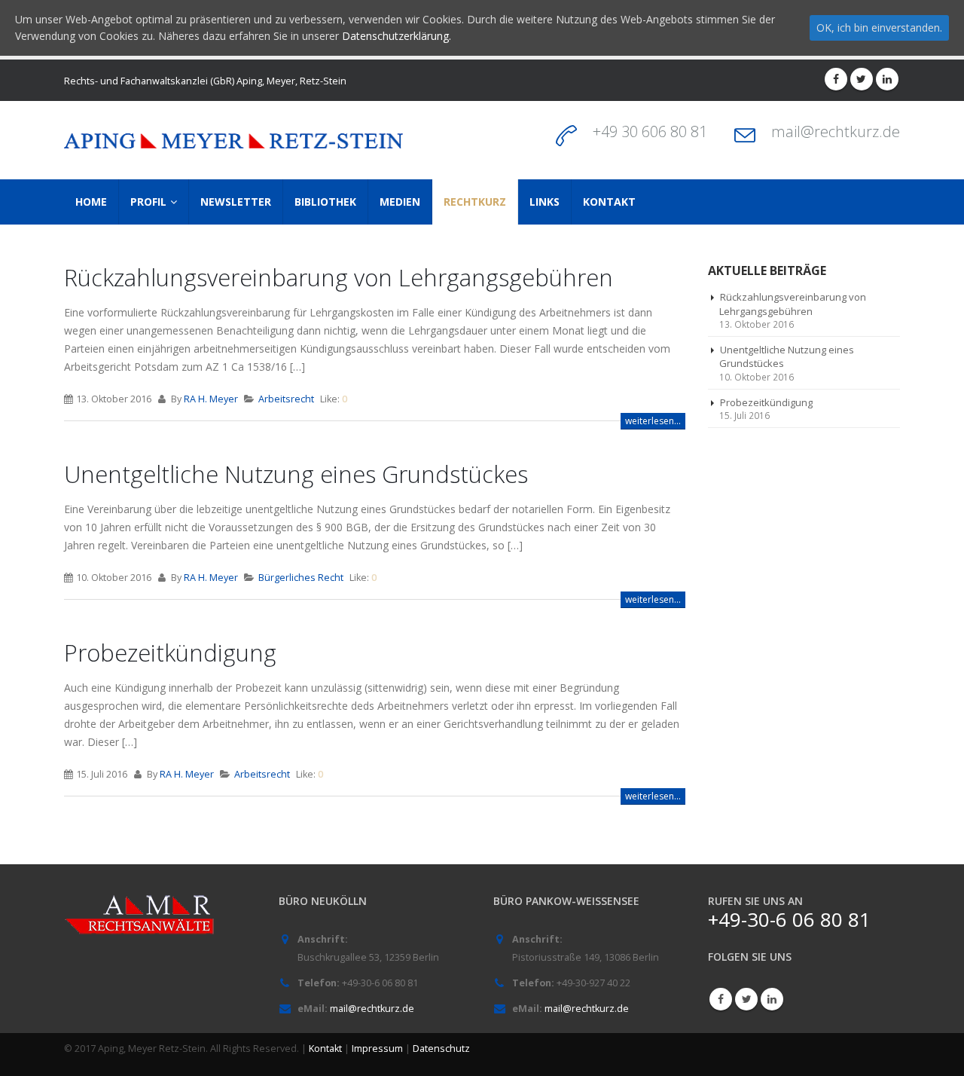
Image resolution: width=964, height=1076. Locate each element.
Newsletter (235, 201)
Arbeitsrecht (286, 399)
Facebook (720, 999)
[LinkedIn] (887, 79)
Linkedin (772, 999)
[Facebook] (836, 79)
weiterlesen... (653, 420)
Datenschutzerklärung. (396, 36)
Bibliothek (325, 201)
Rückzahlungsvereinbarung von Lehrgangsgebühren (338, 277)
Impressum (377, 1048)
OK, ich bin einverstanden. (879, 27)
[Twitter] (861, 79)
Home (91, 201)
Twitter (746, 999)
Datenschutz (441, 1048)
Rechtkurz (475, 201)
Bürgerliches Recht (300, 577)
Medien (400, 201)
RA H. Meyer (211, 399)
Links (544, 201)
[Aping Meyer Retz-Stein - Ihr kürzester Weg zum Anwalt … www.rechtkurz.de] (233, 140)
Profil (148, 201)
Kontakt (609, 201)
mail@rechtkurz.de (835, 131)
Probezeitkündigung (170, 652)
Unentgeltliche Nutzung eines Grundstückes (296, 474)
